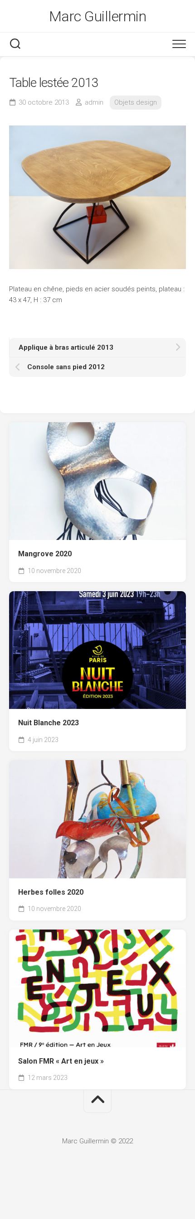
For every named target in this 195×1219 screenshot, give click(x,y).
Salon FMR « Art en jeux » (61, 1061)
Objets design (135, 102)
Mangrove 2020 (45, 553)
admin (94, 102)
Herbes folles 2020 (50, 892)
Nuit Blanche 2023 (48, 722)
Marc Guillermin (97, 16)
